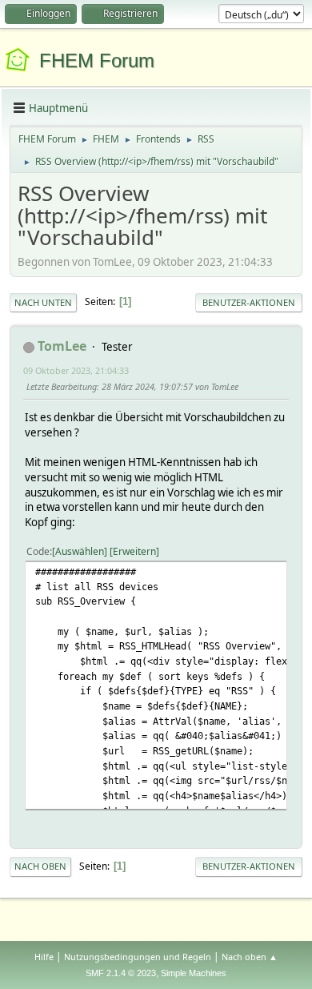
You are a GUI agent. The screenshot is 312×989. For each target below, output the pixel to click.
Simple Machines (193, 973)
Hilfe (44, 957)
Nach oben (40, 866)
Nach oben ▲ (250, 957)
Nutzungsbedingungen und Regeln (137, 957)
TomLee (62, 346)
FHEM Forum (96, 60)
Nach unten (43, 302)
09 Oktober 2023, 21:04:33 (76, 370)
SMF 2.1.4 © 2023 (121, 973)
